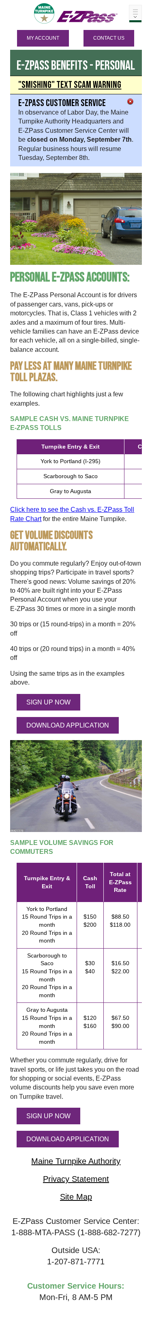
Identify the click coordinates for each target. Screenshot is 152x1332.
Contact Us (108, 38)
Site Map (76, 1196)
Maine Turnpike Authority (75, 1161)
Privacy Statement (76, 1179)
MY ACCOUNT (43, 38)
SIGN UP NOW (48, 702)
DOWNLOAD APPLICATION (67, 725)
